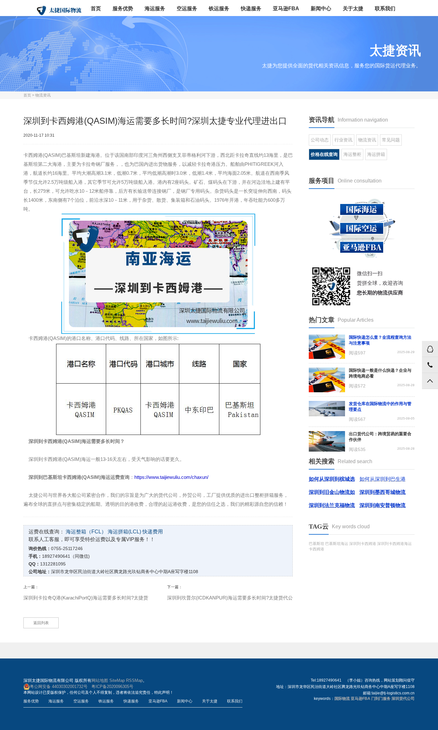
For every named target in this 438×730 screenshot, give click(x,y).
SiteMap (117, 680)
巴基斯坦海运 (336, 543)
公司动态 (320, 139)
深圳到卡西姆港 (362, 543)
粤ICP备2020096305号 (112, 686)
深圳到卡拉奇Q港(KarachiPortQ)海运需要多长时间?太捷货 (85, 597)
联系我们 (385, 8)
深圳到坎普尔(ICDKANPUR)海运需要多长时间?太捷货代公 (230, 597)
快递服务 (251, 8)
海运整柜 (352, 154)
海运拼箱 (376, 154)
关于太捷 (353, 8)
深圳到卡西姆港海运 (394, 543)
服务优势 (123, 8)
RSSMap (134, 680)
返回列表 (41, 623)
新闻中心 (321, 8)
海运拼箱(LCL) (124, 531)
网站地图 (99, 680)
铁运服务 (219, 8)
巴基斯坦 (316, 543)
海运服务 (155, 8)
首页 (96, 8)
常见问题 (391, 139)
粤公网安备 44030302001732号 (59, 686)
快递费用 (152, 531)
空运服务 (187, 8)
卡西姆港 (316, 549)
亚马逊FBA (286, 8)
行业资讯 (343, 139)
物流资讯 (43, 95)
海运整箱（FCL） (86, 531)
